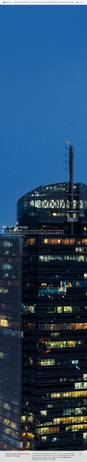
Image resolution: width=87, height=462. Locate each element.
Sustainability (62, 2)
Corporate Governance (38, 2)
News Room (70, 2)
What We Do (27, 2)
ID (80, 2)
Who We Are (18, 2)
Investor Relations (51, 2)
